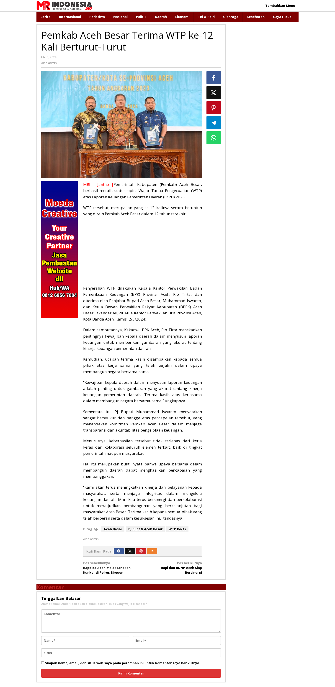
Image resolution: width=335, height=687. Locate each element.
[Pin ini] (213, 107)
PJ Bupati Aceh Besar (145, 529)
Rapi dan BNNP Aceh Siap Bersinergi (181, 568)
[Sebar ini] (213, 77)
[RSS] (152, 551)
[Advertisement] (142, 253)
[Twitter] (130, 551)
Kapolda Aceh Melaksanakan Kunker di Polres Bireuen (107, 568)
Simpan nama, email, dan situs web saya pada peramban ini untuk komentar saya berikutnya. (122, 663)
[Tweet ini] (213, 92)
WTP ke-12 (177, 529)
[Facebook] (119, 551)
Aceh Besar (113, 529)
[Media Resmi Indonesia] (64, 5)
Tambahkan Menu (280, 5)
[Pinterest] (141, 551)
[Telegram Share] (213, 122)
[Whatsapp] (213, 137)
